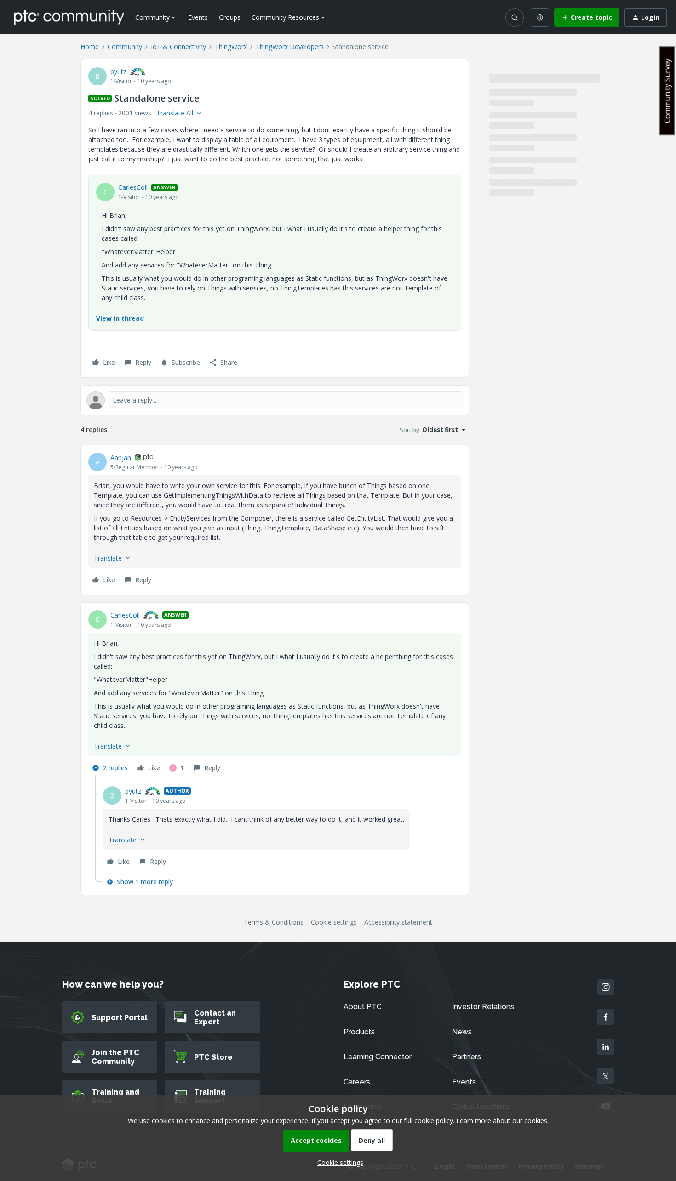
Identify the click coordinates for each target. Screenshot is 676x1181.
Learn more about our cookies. (502, 1120)
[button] (586, 17)
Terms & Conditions (274, 922)
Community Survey (667, 90)
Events (198, 17)
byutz (118, 71)
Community (125, 46)
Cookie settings (334, 922)
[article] (274, 520)
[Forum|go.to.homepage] (69, 17)
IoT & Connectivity (178, 46)
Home (89, 46)
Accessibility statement (398, 922)
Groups (230, 17)
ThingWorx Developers (290, 46)
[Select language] (540, 17)
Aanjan (120, 457)
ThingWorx (231, 46)
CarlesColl (133, 187)
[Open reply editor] (275, 400)
